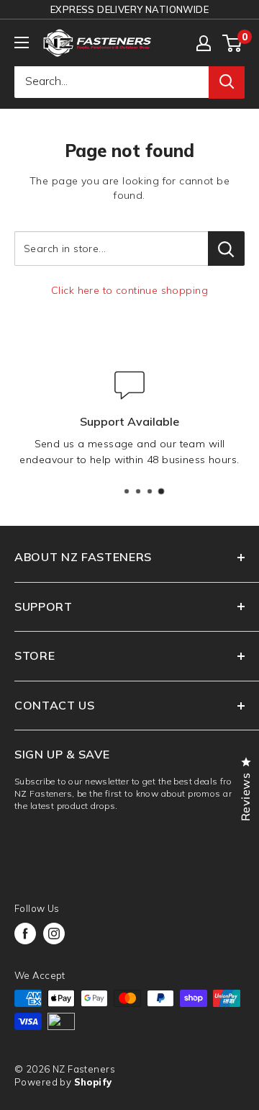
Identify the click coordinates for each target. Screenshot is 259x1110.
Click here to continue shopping (129, 290)
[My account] (203, 43)
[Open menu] (21, 42)
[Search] (227, 81)
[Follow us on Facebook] (25, 933)
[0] (233, 43)
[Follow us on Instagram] (54, 933)
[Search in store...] (226, 248)
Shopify (93, 1082)
